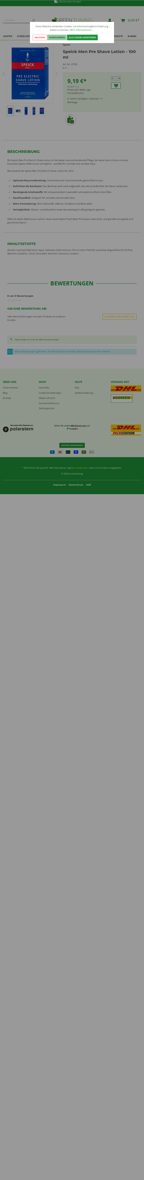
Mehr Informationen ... (82, 29)
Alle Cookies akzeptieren (82, 37)
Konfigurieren (57, 37)
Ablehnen (40, 37)
